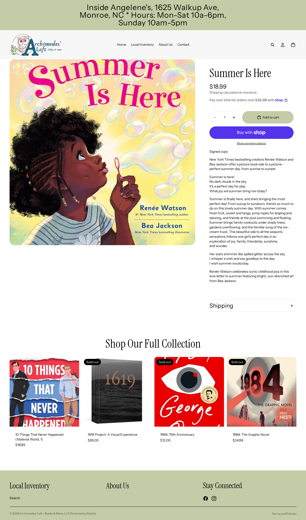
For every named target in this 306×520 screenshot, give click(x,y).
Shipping (221, 305)
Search (15, 498)
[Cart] (293, 45)
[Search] (272, 45)
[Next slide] (144, 391)
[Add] (71, 419)
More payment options (251, 143)
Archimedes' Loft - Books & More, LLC (44, 513)
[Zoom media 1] (102, 152)
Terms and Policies (284, 513)
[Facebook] (205, 498)
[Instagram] (214, 498)
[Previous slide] (89, 391)
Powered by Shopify (83, 513)
